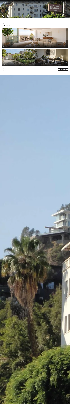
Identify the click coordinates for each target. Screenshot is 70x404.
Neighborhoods (36, 2)
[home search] (65, 2)
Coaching (41, 2)
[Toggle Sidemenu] (67, 2)
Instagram (51, 2)
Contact (48, 2)
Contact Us (64, 2)
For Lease (27, 2)
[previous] (3, 69)
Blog (45, 2)
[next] (6, 69)
